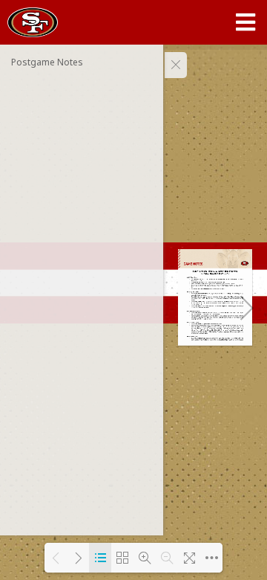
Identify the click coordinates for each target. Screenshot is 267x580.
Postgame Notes (47, 62)
